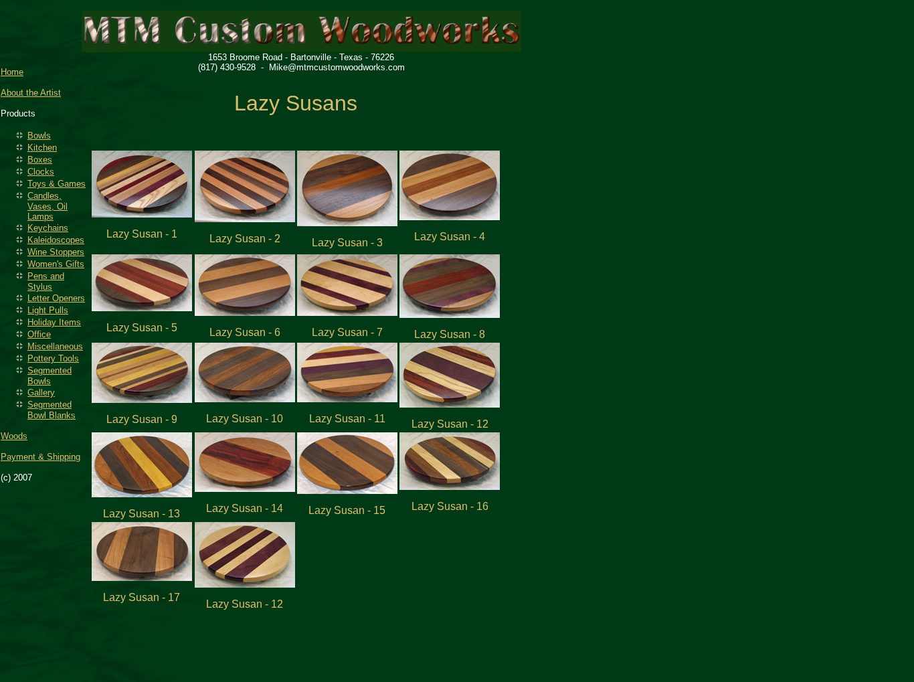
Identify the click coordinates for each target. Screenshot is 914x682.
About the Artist (31, 93)
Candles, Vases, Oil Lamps (47, 206)
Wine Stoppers (55, 252)
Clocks (40, 172)
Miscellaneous (55, 346)
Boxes (39, 160)
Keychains (47, 228)
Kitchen (42, 148)
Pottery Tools (53, 358)
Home (12, 72)
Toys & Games (56, 184)
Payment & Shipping (40, 457)
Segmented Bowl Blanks (51, 410)
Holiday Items (54, 322)
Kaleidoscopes (55, 240)
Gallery (41, 393)
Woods (14, 436)
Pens (45, 281)
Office (39, 334)
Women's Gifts (55, 264)
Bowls (39, 136)
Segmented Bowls (49, 375)
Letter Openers (56, 298)
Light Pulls (47, 310)
